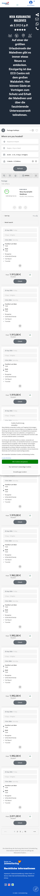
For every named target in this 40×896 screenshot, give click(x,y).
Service (6, 876)
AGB (10, 876)
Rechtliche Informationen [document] (19, 868)
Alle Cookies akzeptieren (20, 462)
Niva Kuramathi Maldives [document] (20, 19)
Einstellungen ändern (20, 472)
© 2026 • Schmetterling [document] (20, 893)
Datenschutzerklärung (17, 873)
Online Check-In (29, 873)
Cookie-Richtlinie (6, 458)
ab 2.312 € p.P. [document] (19, 25)
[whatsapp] (12, 885)
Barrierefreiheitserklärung (19, 876)
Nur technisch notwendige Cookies (20, 467)
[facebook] (6, 885)
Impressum (7, 873)
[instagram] (9, 885)
